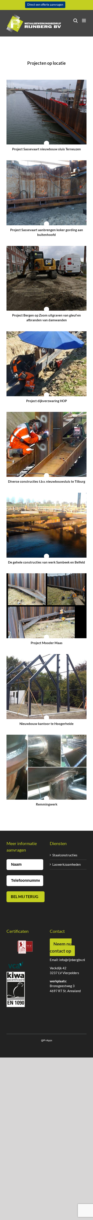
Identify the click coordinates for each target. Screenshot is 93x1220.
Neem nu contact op (61, 947)
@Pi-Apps (46, 1040)
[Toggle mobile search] (75, 20)
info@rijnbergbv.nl (72, 960)
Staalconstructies (64, 855)
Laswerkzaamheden (66, 864)
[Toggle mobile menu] (84, 20)
